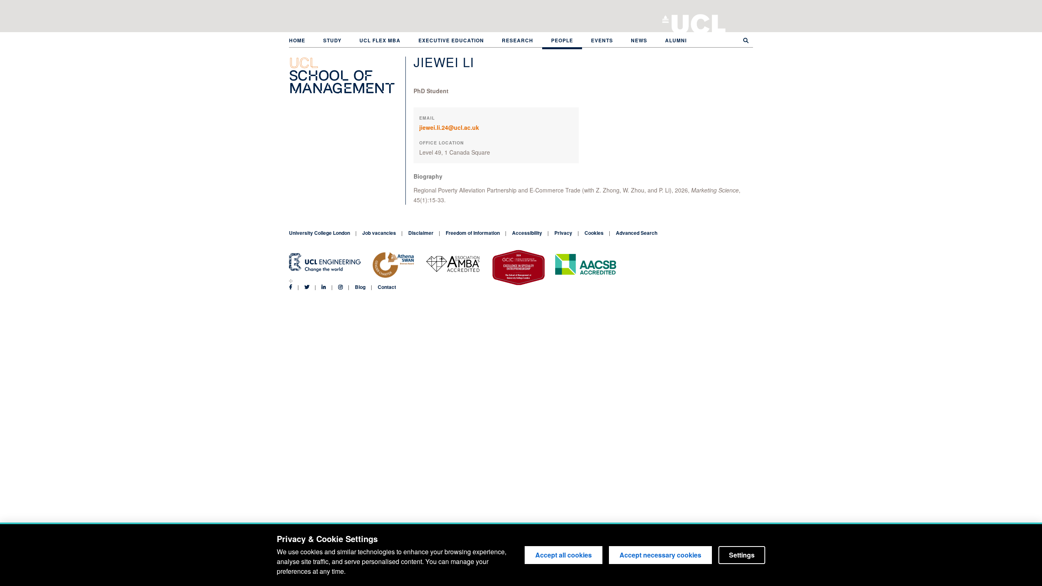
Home (297, 40)
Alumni (676, 40)
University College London (699, 22)
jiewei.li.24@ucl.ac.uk (449, 127)
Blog (360, 287)
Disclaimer (420, 232)
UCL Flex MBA (380, 40)
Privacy (563, 232)
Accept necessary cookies (660, 555)
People (562, 40)
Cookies (594, 232)
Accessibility (527, 232)
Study (332, 40)
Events (602, 40)
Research (517, 40)
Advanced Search (636, 232)
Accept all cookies (563, 555)
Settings (742, 555)
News (639, 40)
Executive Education (451, 40)
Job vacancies (379, 232)
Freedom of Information (473, 232)
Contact (387, 287)
